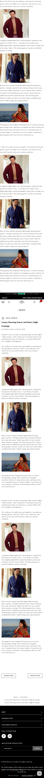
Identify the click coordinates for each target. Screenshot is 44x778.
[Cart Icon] (40, 302)
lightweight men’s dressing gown (19, 40)
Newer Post (35, 675)
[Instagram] (10, 736)
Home (16, 697)
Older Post (9, 675)
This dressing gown (13, 93)
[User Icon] (34, 302)
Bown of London (12, 346)
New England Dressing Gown (20, 125)
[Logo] (22, 302)
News (22, 697)
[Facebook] (4, 736)
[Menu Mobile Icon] (3, 302)
